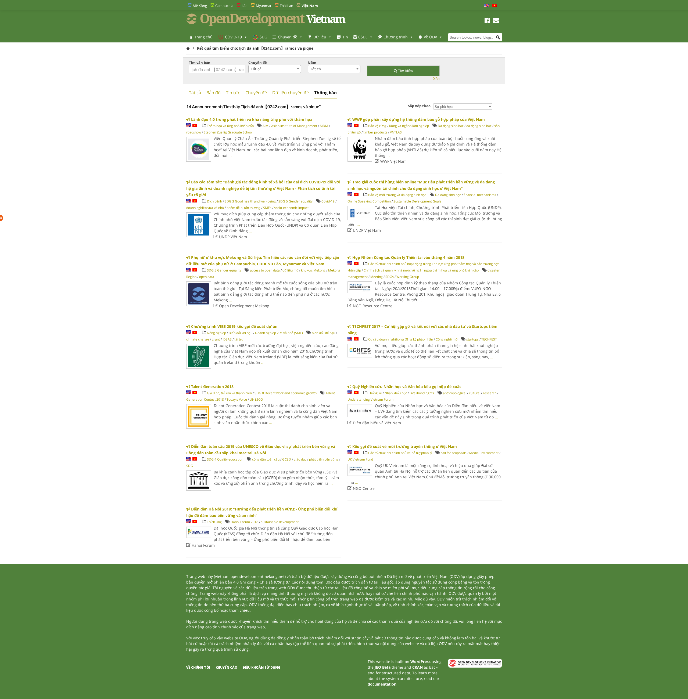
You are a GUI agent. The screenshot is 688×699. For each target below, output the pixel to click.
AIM (265, 126)
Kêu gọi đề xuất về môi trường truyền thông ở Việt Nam (404, 446)
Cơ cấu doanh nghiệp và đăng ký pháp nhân (400, 339)
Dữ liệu (319, 36)
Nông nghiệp (216, 333)
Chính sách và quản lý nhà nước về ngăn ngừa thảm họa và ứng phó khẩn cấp (421, 270)
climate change (197, 339)
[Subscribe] (496, 21)
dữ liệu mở (290, 270)
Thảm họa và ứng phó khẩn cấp (230, 126)
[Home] (188, 48)
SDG (263, 36)
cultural (474, 393)
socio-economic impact (291, 207)
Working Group (407, 276)
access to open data (265, 270)
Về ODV (430, 36)
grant (216, 339)
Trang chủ (203, 36)
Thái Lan (286, 5)
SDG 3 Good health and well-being (250, 201)
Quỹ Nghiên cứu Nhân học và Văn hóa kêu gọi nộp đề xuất (406, 386)
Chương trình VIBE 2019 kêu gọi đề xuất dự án (233, 326)
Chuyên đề (287, 36)
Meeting (376, 276)
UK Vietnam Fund (360, 459)
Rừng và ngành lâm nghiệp (409, 126)
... (230, 155)
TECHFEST (489, 339)
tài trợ (238, 339)
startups (472, 339)
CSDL (362, 36)
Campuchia (224, 5)
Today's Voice (237, 399)
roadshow (193, 132)
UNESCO (256, 399)
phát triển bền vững (323, 459)
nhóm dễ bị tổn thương (243, 207)
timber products (375, 132)
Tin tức (233, 93)
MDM (324, 126)
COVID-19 (233, 36)
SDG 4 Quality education (225, 459)
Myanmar (263, 5)
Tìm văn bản (199, 62)
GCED (286, 459)
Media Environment (484, 453)
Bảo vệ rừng (377, 126)
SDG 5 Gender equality (295, 201)
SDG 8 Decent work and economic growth (286, 393)
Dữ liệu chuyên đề (290, 93)
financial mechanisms (480, 195)
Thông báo (325, 93)
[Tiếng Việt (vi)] (494, 5)
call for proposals (454, 453)
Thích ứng (214, 522)
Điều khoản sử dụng (261, 667)
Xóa (436, 78)
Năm (312, 62)
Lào (245, 5)
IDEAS (227, 339)
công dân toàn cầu (266, 459)
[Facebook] (487, 21)
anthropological (454, 393)
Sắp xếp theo (419, 105)
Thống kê (375, 393)
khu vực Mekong (313, 270)
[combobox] (274, 69)
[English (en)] (486, 5)
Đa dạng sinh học (451, 126)
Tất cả (195, 93)
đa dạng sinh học (479, 126)
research (489, 393)
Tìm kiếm (405, 71)
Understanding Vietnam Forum (370, 399)
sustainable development (280, 522)
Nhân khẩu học (396, 393)
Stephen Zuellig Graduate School (228, 132)
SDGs (389, 276)
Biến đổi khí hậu (240, 333)
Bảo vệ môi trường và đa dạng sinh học (397, 195)
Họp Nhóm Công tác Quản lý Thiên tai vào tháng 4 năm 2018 (407, 257)
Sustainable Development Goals (417, 201)
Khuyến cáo (226, 667)
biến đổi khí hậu (323, 333)
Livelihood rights (422, 393)
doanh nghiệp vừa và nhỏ (205, 207)
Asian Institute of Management (294, 126)
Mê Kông (200, 5)
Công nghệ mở (446, 339)
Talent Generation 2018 (212, 386)
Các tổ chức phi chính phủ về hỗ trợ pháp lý (400, 453)
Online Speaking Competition (369, 201)
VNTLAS (396, 132)
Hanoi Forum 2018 (244, 522)
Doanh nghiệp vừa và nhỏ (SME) (279, 333)
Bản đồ (213, 93)
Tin (345, 36)
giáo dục (300, 459)
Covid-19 (328, 201)
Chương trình (396, 36)
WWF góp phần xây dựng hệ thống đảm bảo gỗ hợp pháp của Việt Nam (418, 119)
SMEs (267, 207)
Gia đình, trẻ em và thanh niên (229, 393)
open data (206, 276)
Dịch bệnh (214, 201)
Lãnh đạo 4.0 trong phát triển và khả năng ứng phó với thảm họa (251, 119)
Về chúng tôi (198, 667)
